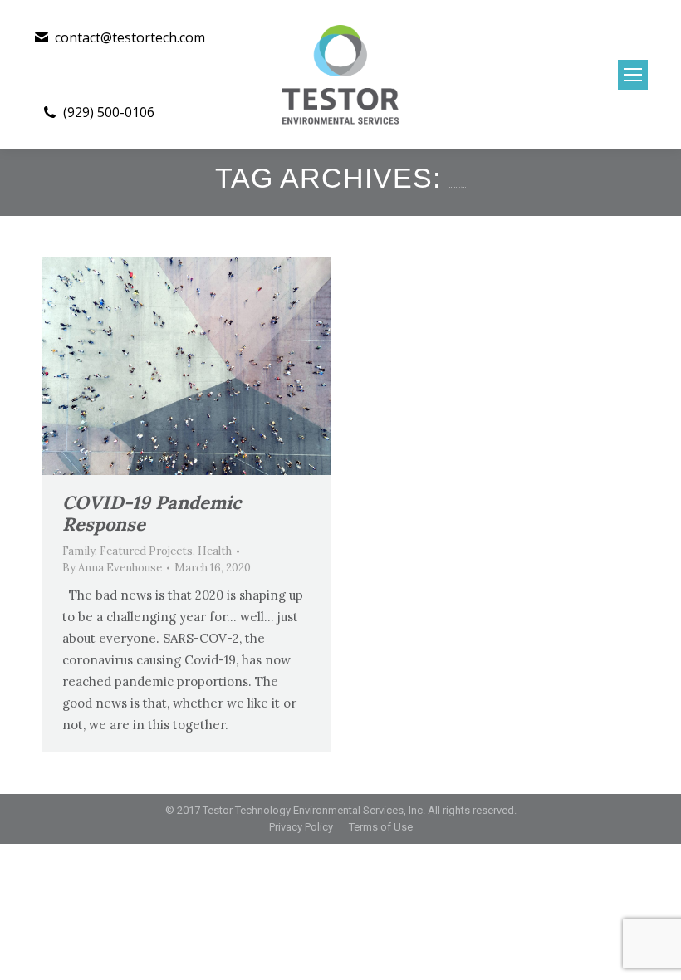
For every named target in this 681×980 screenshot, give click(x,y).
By (112, 568)
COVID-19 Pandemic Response (151, 513)
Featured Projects (146, 551)
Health (215, 551)
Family (78, 551)
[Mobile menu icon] (633, 75)
